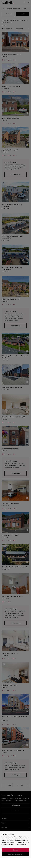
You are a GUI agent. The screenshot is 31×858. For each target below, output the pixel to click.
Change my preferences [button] (15, 854)
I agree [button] (15, 850)
